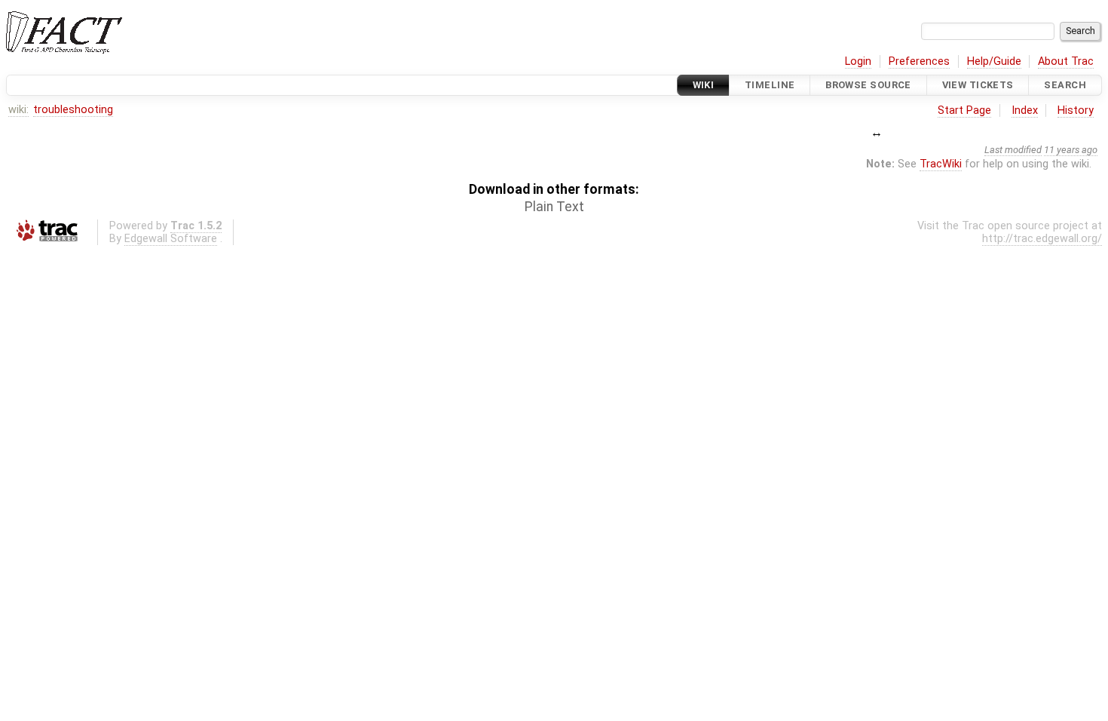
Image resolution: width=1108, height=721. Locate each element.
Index (1025, 110)
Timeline (769, 85)
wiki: (18, 109)
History (1075, 110)
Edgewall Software (170, 238)
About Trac (1066, 61)
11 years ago (1070, 149)
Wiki (704, 85)
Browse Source (868, 85)
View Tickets (978, 85)
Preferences (919, 61)
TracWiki (941, 164)
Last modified (1013, 149)
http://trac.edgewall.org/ (1042, 238)
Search (1065, 85)
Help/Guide (994, 61)
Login (858, 61)
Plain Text (554, 206)
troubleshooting (73, 109)
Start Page (964, 110)
